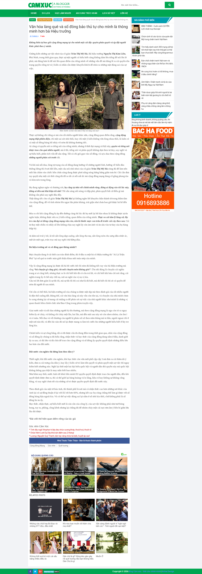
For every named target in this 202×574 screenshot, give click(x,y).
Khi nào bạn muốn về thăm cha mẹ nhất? (77, 524)
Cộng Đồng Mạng (44, 20)
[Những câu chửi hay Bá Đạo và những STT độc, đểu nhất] (46, 510)
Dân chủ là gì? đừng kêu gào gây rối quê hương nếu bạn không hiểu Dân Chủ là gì (78, 558)
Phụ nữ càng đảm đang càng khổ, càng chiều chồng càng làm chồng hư (156, 106)
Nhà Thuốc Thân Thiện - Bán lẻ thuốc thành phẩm (79, 440)
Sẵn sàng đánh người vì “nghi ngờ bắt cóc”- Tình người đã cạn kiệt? (111, 524)
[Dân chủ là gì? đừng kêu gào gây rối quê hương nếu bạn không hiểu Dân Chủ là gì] (79, 542)
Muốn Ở (99, 556)
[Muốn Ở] (112, 542)
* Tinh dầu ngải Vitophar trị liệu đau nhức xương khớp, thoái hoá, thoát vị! (60, 430)
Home (32, 20)
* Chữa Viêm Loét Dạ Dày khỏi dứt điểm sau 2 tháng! (51, 433)
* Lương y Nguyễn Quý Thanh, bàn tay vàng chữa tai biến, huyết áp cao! (59, 436)
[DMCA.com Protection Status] (51, 571)
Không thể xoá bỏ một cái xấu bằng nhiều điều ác (43, 557)
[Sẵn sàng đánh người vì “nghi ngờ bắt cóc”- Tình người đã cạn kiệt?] (112, 510)
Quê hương (68, 20)
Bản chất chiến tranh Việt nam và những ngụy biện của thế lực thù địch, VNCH (157, 64)
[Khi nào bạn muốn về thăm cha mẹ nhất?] (79, 510)
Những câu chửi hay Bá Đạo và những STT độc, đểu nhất (43, 524)
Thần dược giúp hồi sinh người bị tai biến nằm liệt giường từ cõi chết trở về (156, 95)
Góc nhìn (57, 20)
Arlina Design (168, 571)
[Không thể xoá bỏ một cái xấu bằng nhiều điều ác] (46, 542)
